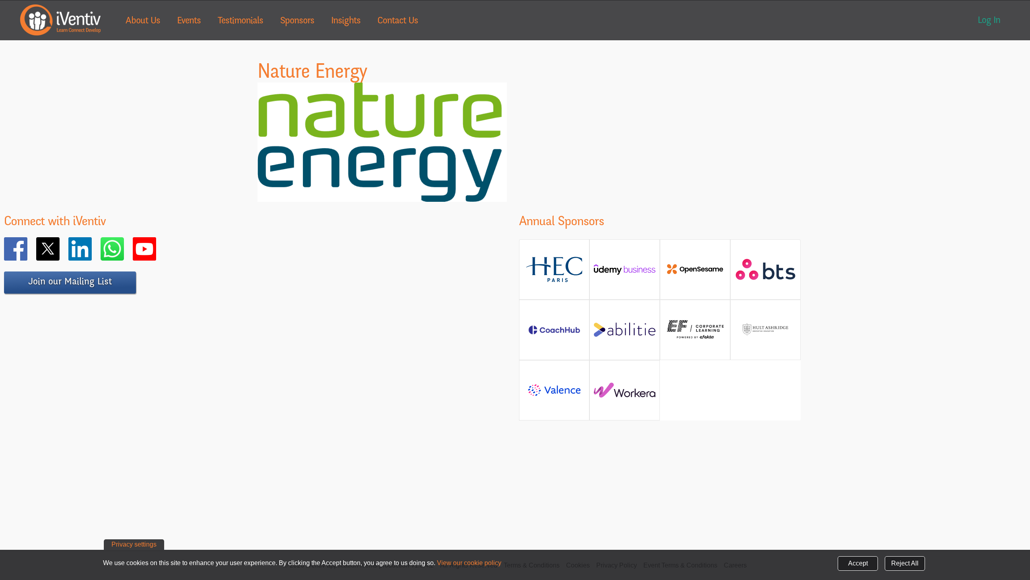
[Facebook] (27, 249)
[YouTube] (156, 249)
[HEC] (554, 280)
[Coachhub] (554, 334)
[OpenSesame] (695, 272)
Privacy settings (134, 544)
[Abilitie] (624, 332)
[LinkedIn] (91, 249)
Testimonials (240, 21)
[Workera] (624, 393)
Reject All (905, 563)
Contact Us (397, 21)
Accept (858, 563)
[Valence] (554, 395)
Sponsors (297, 21)
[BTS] (765, 276)
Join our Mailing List (70, 282)
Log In (989, 21)
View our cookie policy (469, 562)
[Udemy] (624, 272)
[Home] (60, 19)
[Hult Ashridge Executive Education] (765, 339)
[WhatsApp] (124, 249)
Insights (345, 21)
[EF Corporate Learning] (695, 337)
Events (189, 21)
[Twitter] (59, 249)
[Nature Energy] (382, 196)
